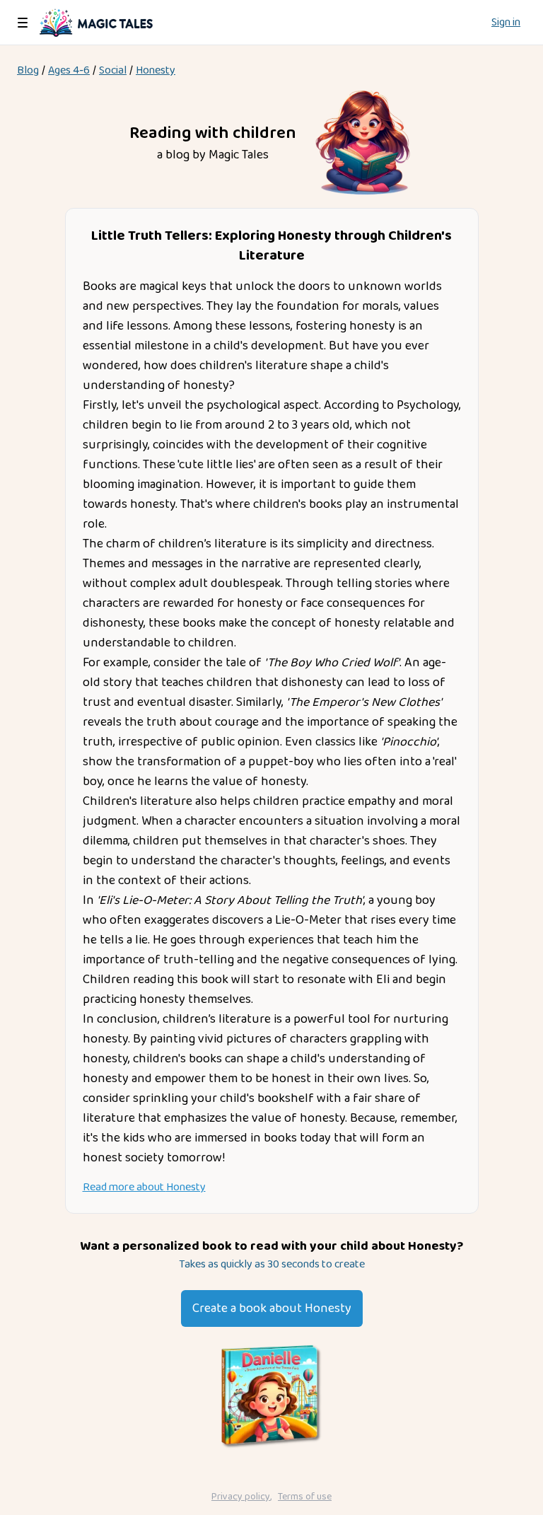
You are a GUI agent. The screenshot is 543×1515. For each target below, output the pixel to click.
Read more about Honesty (144, 1187)
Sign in (505, 22)
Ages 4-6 (69, 70)
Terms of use (305, 1497)
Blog (28, 70)
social (113, 70)
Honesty (155, 70)
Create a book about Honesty (271, 1308)
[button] (22, 22)
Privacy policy (240, 1497)
